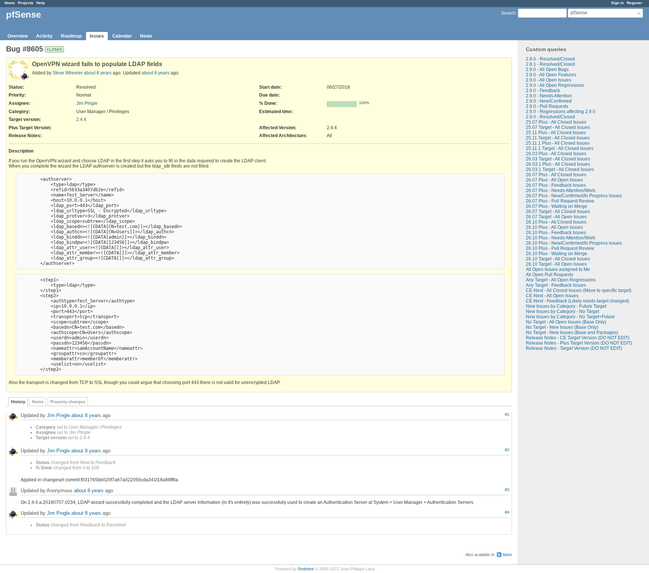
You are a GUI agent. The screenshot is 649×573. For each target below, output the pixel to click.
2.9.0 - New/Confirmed (549, 101)
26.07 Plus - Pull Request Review (560, 201)
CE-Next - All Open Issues (552, 295)
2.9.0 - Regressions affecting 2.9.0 (560, 111)
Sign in (617, 3)
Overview (18, 36)
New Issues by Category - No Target (562, 311)
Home (10, 3)
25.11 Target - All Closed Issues (558, 138)
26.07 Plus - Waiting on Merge (556, 206)
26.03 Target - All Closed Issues (558, 159)
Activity (44, 36)
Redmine (306, 569)
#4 (507, 512)
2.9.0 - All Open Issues (548, 80)
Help (40, 3)
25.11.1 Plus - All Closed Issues (558, 143)
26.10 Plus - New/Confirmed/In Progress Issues (574, 243)
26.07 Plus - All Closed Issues (556, 174)
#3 (507, 489)
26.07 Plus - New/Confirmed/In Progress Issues (574, 195)
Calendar (122, 36)
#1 (507, 414)
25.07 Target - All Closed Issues (558, 127)
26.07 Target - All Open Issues (556, 216)
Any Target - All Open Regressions (561, 280)
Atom (507, 554)
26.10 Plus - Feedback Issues (556, 232)
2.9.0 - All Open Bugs (547, 69)
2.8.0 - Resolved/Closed (550, 59)
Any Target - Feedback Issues (556, 285)
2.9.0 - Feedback (543, 90)
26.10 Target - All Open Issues (556, 264)
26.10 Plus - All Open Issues (554, 227)
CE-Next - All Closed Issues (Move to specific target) (578, 290)
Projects (25, 3)
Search (508, 13)
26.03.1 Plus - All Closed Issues (558, 164)
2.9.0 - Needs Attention (549, 95)
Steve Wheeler (68, 73)
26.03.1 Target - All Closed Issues (560, 169)
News (146, 36)
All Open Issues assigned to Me (558, 269)
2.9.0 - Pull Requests (547, 106)
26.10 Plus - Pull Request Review (560, 248)
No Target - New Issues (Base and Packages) (572, 332)
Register (634, 3)
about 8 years (98, 73)
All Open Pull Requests (549, 274)
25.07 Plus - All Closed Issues (556, 122)
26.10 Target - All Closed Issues (558, 259)
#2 (507, 450)
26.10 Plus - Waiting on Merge (556, 253)
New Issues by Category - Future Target (566, 306)
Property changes (67, 401)
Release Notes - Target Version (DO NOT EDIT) (574, 348)
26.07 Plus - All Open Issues (554, 180)
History (18, 401)
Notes (38, 401)
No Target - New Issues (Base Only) (562, 327)
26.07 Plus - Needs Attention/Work (560, 190)
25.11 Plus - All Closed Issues (556, 132)
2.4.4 (81, 119)
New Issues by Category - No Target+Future (570, 316)
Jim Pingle (87, 103)
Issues (97, 36)
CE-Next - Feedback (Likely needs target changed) (577, 301)
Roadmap (71, 36)
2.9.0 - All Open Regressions (555, 85)
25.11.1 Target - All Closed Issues (559, 148)
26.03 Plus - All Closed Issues (556, 153)
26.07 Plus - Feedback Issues (556, 185)
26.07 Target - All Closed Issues (558, 211)
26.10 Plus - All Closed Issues (556, 222)
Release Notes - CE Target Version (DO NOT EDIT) (577, 337)
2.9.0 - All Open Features (551, 74)
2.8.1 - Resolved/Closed (550, 64)
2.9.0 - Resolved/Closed (550, 116)
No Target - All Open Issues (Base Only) (566, 322)
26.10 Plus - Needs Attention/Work (560, 237)
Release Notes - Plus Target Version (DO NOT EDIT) (579, 343)
